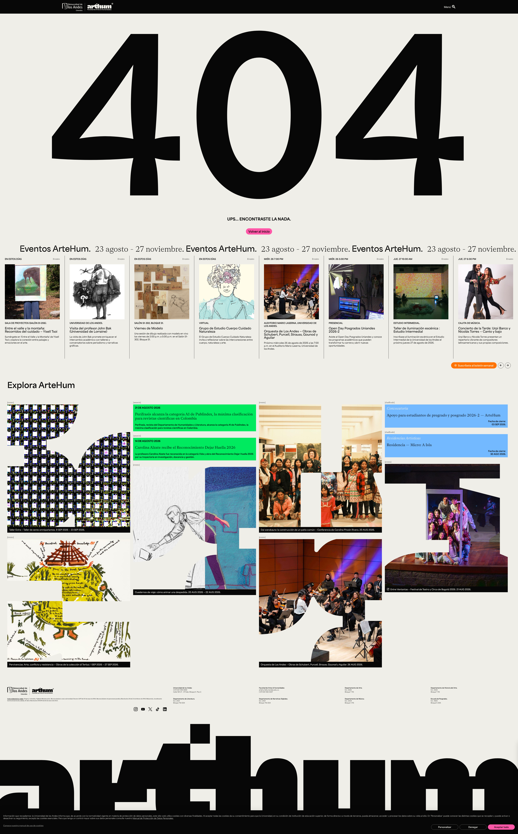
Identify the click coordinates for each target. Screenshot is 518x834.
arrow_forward (507, 365)
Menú (447, 7)
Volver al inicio (259, 231)
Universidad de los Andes (15, 699)
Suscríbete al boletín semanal (475, 365)
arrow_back (500, 365)
